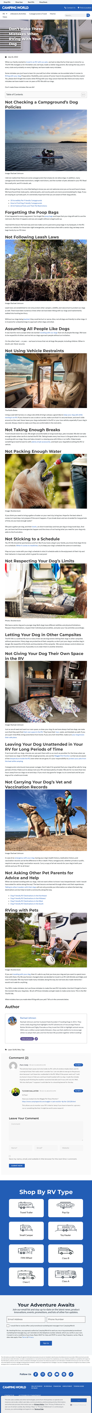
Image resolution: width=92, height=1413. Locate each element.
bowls (34, 526)
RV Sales (34, 1388)
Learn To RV (12, 1050)
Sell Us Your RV (36, 1386)
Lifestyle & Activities (18, 14)
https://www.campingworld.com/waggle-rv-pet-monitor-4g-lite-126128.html (49, 1101)
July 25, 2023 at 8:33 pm (48, 1091)
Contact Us (9, 1395)
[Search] (88, 15)
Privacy (30, 1337)
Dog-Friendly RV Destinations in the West (26, 901)
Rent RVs (31, 2)
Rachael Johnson (28, 1018)
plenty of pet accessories (41, 442)
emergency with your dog (24, 858)
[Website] (36, 1039)
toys (57, 732)
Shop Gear (19, 2)
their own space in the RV (33, 732)
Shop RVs (7, 2)
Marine (53, 14)
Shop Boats (43, 2)
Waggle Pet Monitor (62, 756)
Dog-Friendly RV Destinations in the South (26, 904)
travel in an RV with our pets (37, 62)
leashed (27, 319)
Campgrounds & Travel (38, 14)
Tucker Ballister (30, 1091)
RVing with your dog (13, 76)
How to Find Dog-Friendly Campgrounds (26, 203)
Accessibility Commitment (30, 1395)
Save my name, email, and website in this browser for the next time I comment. (43, 1159)
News (5, 17)
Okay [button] (79, 1400)
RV (4, 14)
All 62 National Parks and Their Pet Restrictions (28, 206)
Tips (23, 1050)
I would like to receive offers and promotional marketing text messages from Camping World (42, 1326)
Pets (19, 1050)
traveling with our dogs (48, 332)
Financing (57, 1386)
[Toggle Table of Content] (82, 95)
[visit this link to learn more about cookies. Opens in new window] (44, 1409)
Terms (24, 1337)
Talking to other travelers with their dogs (20, 887)
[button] (78, 1405)
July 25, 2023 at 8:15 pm (38, 1065)
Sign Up (46, 1343)
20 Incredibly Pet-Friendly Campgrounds (26, 200)
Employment (67, 1386)
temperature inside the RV (20, 758)
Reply (79, 1065)
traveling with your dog (21, 974)
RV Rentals (48, 1386)
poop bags (49, 216)
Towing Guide (79, 1386)
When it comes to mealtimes (27, 545)
